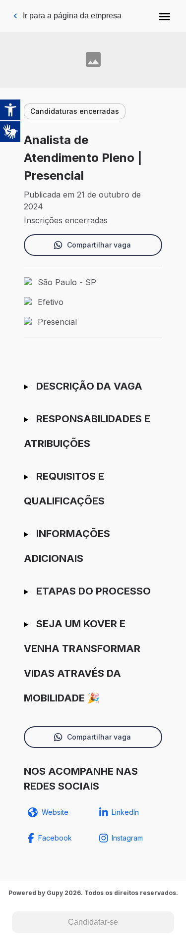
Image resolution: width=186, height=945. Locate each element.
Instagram (127, 838)
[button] (164, 15)
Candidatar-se (93, 922)
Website (55, 812)
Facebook (55, 838)
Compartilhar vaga (99, 245)
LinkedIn (125, 812)
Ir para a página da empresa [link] (72, 15)
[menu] (164, 15)
